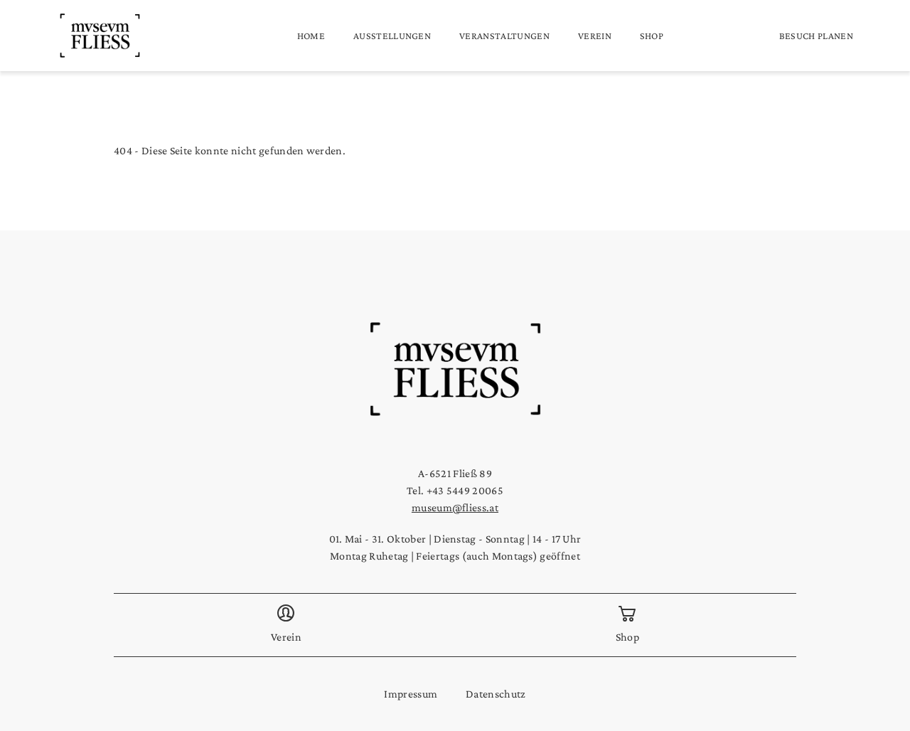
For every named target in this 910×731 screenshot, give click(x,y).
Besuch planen (816, 35)
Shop (651, 35)
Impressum (410, 694)
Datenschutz (496, 694)
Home (311, 35)
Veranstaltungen (504, 35)
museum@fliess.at (455, 507)
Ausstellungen (392, 35)
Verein (594, 35)
